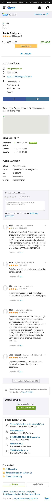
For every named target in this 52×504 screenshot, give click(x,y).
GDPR (29, 492)
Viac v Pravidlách (27, 392)
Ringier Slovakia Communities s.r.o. (26, 498)
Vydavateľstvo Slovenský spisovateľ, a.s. (27, 424)
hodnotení (17, 36)
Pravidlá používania (10, 494)
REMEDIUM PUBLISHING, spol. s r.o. (25, 437)
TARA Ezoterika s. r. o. (19, 450)
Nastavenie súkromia (32, 494)
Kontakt (21, 494)
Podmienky (21, 492)
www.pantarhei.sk (14, 69)
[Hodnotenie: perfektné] (14, 265)
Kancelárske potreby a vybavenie (19, 473)
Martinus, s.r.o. (16, 444)
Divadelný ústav (16, 431)
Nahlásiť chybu (38, 484)
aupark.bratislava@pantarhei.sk (19, 77)
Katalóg (5, 492)
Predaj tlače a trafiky (14, 477)
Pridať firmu (14, 484)
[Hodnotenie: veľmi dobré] (14, 289)
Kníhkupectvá (11, 469)
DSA (33, 492)
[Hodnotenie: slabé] (14, 228)
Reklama (13, 492)
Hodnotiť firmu (26, 46)
